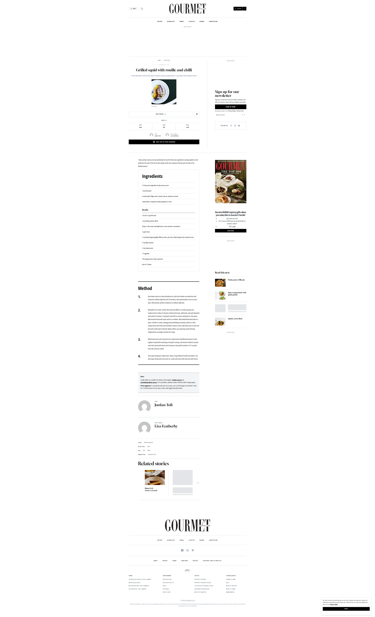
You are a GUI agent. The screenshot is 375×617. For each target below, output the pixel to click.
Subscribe (184, 533)
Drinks (202, 21)
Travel (182, 21)
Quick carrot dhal (235, 292)
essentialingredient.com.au (148, 355)
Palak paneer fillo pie (236, 253)
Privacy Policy (232, 84)
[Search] (142, 8)
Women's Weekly (200, 552)
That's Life (167, 565)
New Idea (166, 562)
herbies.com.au (177, 353)
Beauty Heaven (231, 559)
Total (187, 98)
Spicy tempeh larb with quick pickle (237, 267)
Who (164, 559)
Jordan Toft (158, 109)
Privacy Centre (334, 604)
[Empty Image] (220, 281)
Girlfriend (230, 565)
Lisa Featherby (174, 109)
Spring (148, 423)
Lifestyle (192, 21)
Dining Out (171, 21)
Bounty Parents (200, 565)
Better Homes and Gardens (139, 559)
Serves (163, 93)
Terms (174, 533)
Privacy (165, 533)
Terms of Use (240, 84)
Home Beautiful (135, 556)
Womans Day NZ (168, 556)
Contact (195, 533)
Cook (164, 98)
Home (159, 33)
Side (144, 423)
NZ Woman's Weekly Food (203, 559)
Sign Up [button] (239, 9)
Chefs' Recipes (167, 33)
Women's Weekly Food (202, 556)
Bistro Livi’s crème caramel (151, 462)
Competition (213, 21)
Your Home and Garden (137, 562)
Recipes (159, 21)
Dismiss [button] (346, 609)
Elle (227, 556)
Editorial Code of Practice (212, 533)
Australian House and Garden (140, 552)
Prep (140, 98)
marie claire (231, 552)
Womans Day (167, 552)
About (156, 533)
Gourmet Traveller (201, 562)
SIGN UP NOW (230, 80)
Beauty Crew (231, 562)
